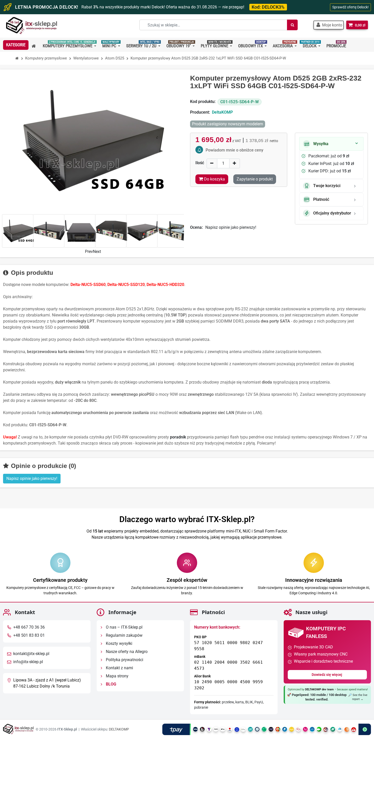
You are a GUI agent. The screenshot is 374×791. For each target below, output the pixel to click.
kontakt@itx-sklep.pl (31, 653)
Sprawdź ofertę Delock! (350, 7)
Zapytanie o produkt (255, 179)
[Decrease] (212, 163)
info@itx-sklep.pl (28, 661)
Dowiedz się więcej (327, 675)
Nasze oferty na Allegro (126, 651)
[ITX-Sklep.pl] (31, 26)
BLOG (110, 684)
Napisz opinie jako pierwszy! (230, 227)
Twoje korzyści (326, 185)
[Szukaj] (292, 25)
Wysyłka (320, 143)
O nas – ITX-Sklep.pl (123, 627)
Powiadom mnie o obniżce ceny (234, 150)
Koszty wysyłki (118, 643)
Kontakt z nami (119, 667)
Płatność (321, 199)
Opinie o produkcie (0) (42, 465)
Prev (89, 251)
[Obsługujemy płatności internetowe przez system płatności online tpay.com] (266, 729)
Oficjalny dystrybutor (332, 213)
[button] (328, 25)
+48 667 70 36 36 (29, 627)
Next (97, 251)
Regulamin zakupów (123, 635)
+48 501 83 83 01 (29, 635)
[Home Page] (17, 58)
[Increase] (235, 163)
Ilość (199, 162)
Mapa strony (116, 676)
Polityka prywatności (124, 659)
